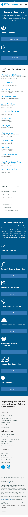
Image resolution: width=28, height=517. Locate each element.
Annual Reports (7, 207)
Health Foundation (7, 460)
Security (13, 505)
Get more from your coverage (10, 439)
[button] (20, 4)
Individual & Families (7, 416)
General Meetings (7, 204)
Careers (3, 455)
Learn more (14, 39)
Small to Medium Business (9, 420)
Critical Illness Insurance (8, 425)
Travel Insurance (6, 418)
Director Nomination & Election (11, 210)
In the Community (6, 458)
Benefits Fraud (5, 462)
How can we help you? (8, 446)
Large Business (5, 422)
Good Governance (7, 201)
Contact (23, 505)
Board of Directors (8, 198)
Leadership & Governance (8, 191)
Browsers (4, 507)
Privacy (3, 505)
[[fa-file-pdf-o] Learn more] (3, 247)
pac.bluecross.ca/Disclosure (7, 483)
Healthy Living (5, 443)
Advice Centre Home (7, 434)
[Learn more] (14, 28)
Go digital (13, 1)
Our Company (5, 453)
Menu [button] (25, 4)
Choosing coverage (6, 441)
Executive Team (7, 195)
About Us (4, 186)
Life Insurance (5, 427)
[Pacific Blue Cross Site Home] (9, 4)
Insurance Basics (6, 437)
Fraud (18, 505)
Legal (8, 505)
